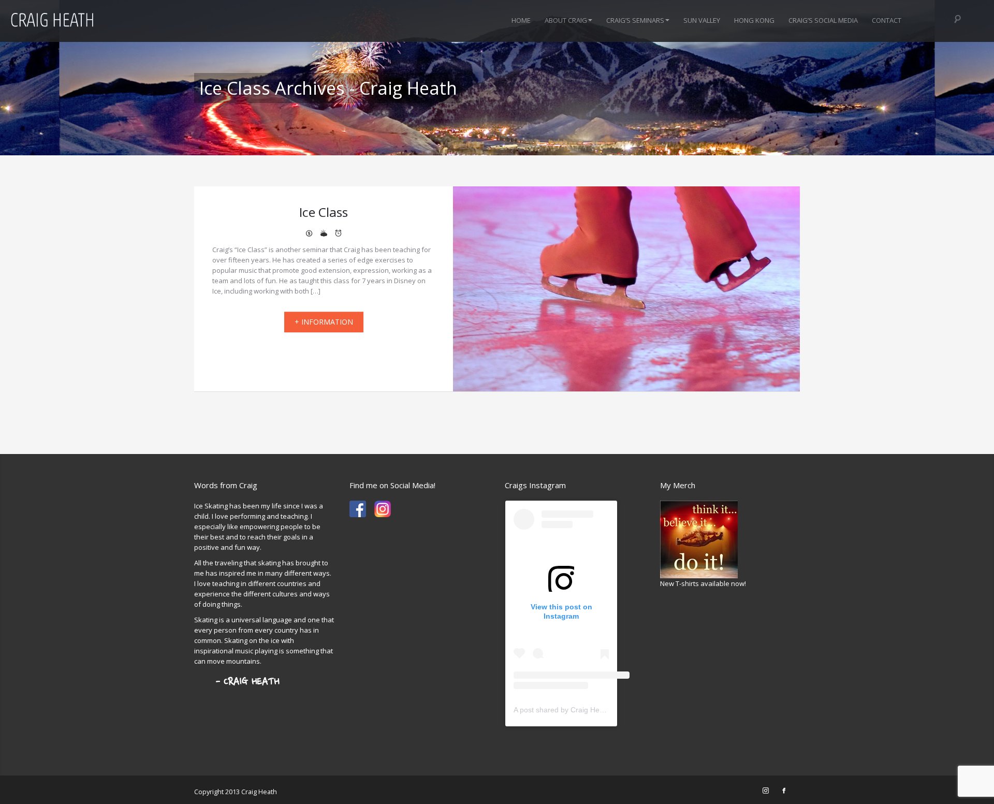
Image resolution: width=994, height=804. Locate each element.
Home (521, 20)
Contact (886, 20)
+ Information (324, 322)
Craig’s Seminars (635, 20)
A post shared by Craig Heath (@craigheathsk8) (592, 710)
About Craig (566, 20)
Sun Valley (701, 20)
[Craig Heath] (357, 508)
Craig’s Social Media (823, 20)
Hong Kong (754, 20)
